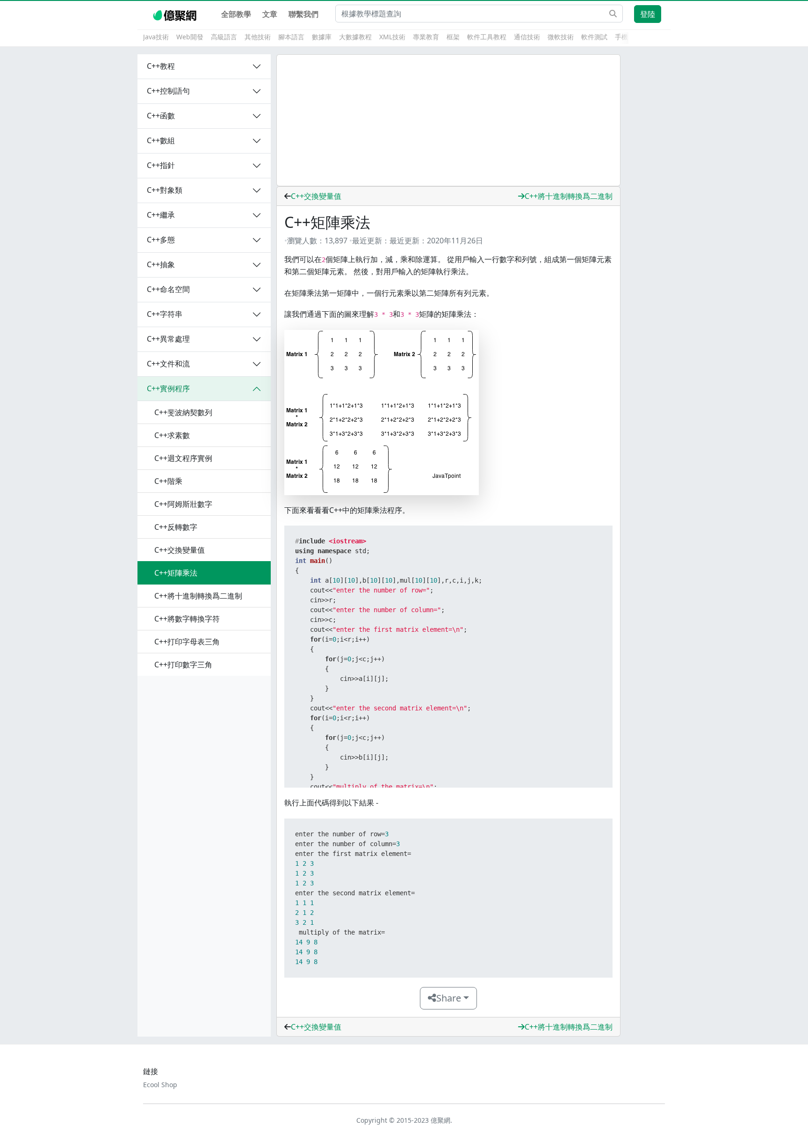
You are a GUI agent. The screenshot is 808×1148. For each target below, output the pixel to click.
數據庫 (322, 36)
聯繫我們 (303, 14)
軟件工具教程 (486, 36)
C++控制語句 (168, 91)
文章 (269, 14)
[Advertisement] (448, 120)
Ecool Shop (160, 1084)
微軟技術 (561, 36)
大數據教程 (355, 36)
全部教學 (236, 14)
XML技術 (392, 36)
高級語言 (224, 36)
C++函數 (161, 115)
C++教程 (161, 66)
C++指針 (161, 165)
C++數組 (161, 140)
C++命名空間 (168, 289)
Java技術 (156, 36)
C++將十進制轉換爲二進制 (569, 196)
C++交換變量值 (316, 196)
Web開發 (189, 36)
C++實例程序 (168, 388)
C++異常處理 (168, 339)
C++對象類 (164, 190)
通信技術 (527, 36)
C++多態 (161, 239)
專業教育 (426, 36)
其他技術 (258, 36)
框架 (453, 36)
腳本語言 (291, 36)
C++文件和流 (168, 363)
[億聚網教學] (175, 14)
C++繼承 (161, 215)
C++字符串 (164, 314)
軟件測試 (594, 36)
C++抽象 (161, 264)
